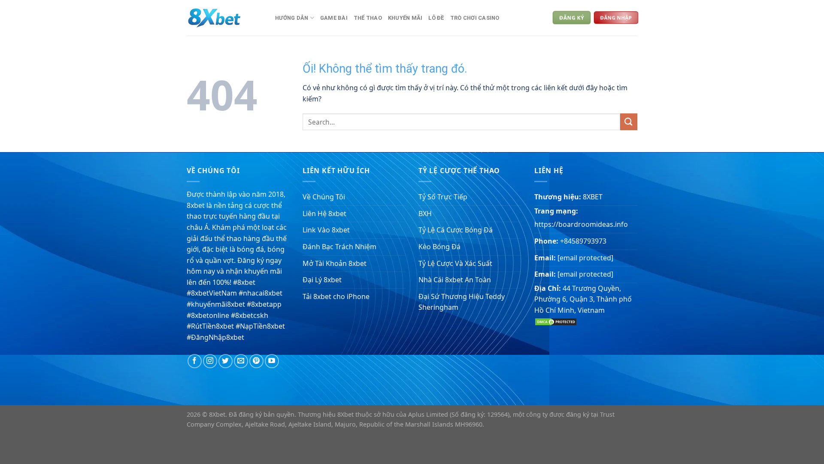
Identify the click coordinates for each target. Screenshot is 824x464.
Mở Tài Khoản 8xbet (335, 263)
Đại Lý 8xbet (322, 279)
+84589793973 (583, 241)
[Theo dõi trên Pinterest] (256, 361)
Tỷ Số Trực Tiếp (442, 196)
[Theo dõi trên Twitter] (225, 361)
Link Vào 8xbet (326, 230)
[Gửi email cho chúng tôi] (241, 361)
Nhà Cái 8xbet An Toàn (454, 279)
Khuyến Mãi (405, 18)
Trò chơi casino (475, 18)
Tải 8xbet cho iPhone (336, 296)
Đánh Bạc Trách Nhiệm (339, 246)
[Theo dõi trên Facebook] (195, 361)
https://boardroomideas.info (581, 224)
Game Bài (334, 18)
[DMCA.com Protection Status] (555, 321)
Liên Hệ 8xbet (324, 213)
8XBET (593, 196)
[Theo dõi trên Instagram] (210, 361)
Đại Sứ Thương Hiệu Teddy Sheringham (461, 302)
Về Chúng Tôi (324, 196)
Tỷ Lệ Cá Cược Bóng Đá (455, 230)
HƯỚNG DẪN (291, 18)
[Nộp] (628, 121)
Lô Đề (436, 18)
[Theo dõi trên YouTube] (272, 361)
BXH (425, 213)
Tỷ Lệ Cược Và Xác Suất (455, 263)
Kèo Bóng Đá (439, 246)
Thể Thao (368, 18)
